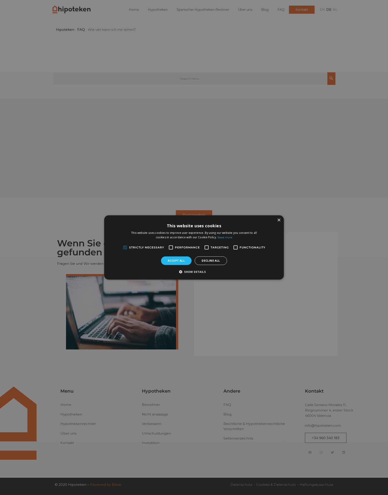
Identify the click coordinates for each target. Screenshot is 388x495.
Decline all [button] (211, 261)
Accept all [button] (176, 261)
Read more (225, 237)
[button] (194, 272)
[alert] (194, 247)
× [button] (278, 220)
